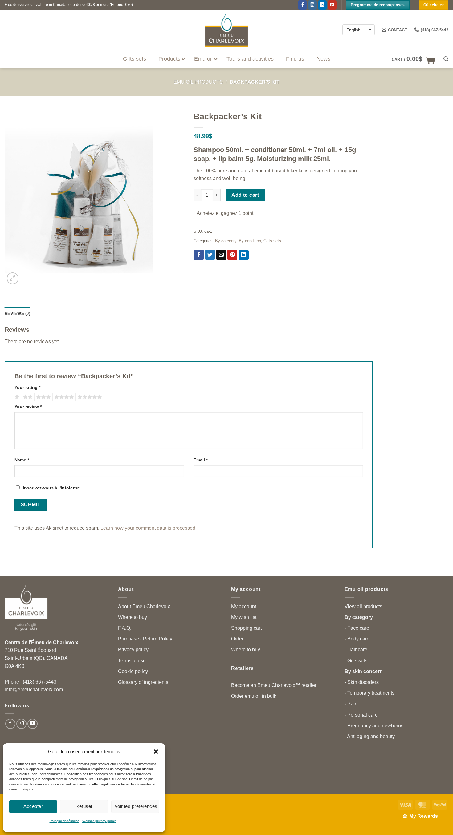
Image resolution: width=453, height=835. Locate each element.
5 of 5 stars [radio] (89, 397)
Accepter (33, 806)
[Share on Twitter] (210, 255)
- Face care (357, 628)
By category (225, 241)
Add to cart (245, 195)
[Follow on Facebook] (302, 5)
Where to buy (132, 617)
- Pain (351, 703)
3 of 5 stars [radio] (42, 397)
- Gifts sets (356, 660)
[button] (156, 752)
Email (201, 459)
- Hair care (356, 649)
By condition (250, 241)
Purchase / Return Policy (145, 638)
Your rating (27, 387)
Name (21, 459)
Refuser (84, 806)
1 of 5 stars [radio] (16, 397)
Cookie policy (133, 671)
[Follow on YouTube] (332, 5)
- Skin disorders (362, 682)
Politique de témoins (64, 821)
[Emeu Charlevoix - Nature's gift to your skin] (226, 30)
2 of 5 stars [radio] (27, 397)
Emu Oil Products (198, 82)
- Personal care (361, 714)
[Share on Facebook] (199, 255)
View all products (363, 606)
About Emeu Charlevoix (144, 606)
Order (237, 638)
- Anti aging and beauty (370, 736)
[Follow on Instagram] (312, 5)
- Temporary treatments (369, 693)
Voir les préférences (136, 806)
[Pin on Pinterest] (232, 255)
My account (243, 606)
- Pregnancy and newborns (374, 725)
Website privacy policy (99, 821)
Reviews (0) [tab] (17, 313)
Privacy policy (133, 649)
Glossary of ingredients (143, 682)
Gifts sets (272, 241)
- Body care (357, 638)
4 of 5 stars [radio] (63, 397)
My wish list (243, 617)
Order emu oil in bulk (253, 696)
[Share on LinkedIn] (244, 255)
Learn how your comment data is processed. (148, 528)
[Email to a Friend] (221, 255)
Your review (28, 406)
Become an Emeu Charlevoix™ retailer (273, 685)
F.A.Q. (124, 628)
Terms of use (132, 660)
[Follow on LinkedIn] (322, 5)
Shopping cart (246, 628)
